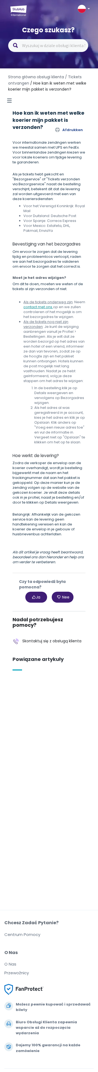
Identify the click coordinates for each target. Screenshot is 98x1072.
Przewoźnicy (16, 973)
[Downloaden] (39, 548)
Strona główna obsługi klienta (36, 77)
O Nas (10, 964)
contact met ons (38, 307)
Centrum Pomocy (22, 934)
